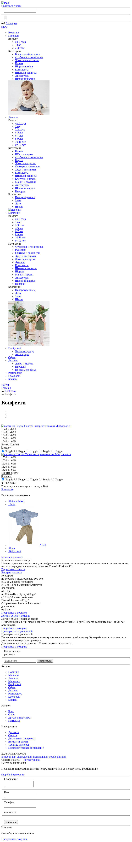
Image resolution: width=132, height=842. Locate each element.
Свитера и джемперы (27, 166)
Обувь (11, 357)
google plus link (57, 756)
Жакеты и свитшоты (27, 60)
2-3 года (20, 47)
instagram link (40, 756)
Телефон (9, 802)
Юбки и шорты (24, 154)
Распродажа (15, 372)
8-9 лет (19, 138)
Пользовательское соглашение (26, 747)
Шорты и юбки (24, 66)
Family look (14, 348)
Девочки (13, 117)
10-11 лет (20, 141)
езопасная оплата (12, 557)
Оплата (12, 735)
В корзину (7, 489)
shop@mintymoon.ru (12, 774)
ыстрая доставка (11, 572)
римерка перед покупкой (17, 631)
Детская (13, 360)
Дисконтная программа (22, 738)
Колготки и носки (25, 178)
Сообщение (11, 779)
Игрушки (20, 366)
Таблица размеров (19, 744)
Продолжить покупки (14, 839)
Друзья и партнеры (19, 717)
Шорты (19, 271)
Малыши (13, 35)
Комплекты (22, 69)
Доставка (13, 732)
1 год (18, 44)
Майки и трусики (25, 181)
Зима (18, 200)
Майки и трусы (24, 274)
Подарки (20, 191)
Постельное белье (25, 369)
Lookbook (14, 375)
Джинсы (20, 262)
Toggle (9, 451)
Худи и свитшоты (25, 169)
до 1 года (20, 41)
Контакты (14, 720)
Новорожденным (25, 197)
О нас (11, 714)
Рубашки (20, 249)
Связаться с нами (11, 5)
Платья (19, 63)
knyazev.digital (32, 759)
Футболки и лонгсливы (29, 57)
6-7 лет (19, 135)
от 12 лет (20, 144)
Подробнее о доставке (14, 612)
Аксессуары (22, 75)
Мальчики (14, 212)
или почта (10, 812)
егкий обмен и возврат (15, 615)
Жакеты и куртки (25, 163)
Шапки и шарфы (25, 78)
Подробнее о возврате (14, 628)
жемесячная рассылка (12, 653)
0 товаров (11, 23)
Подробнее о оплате (13, 569)
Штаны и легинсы (26, 72)
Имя (6, 792)
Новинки (13, 32)
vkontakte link (24, 756)
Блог (11, 711)
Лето (18, 203)
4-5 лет (19, 132)
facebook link (8, 756)
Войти (5, 384)
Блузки (19, 160)
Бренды (12, 379)
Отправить (11, 822)
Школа (19, 206)
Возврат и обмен (18, 741)
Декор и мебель (24, 363)
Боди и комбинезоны (27, 54)
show (4, 26)
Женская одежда (24, 351)
